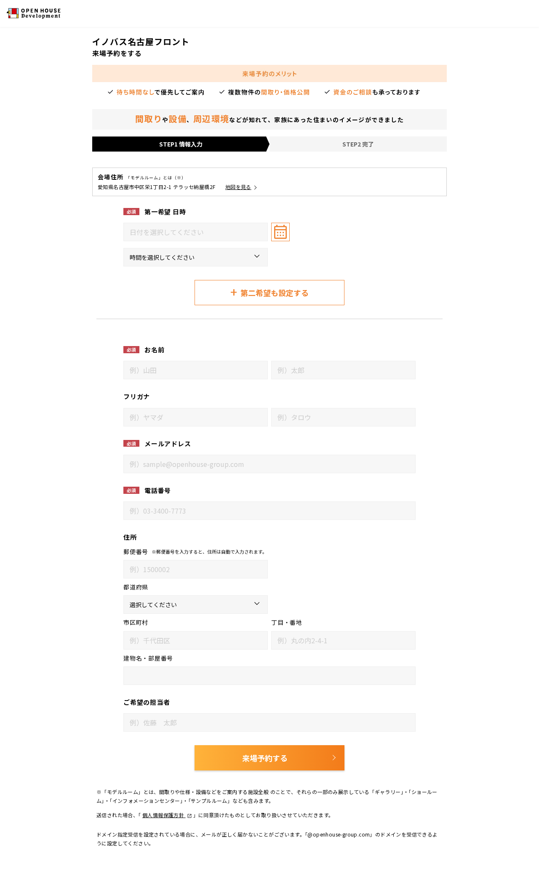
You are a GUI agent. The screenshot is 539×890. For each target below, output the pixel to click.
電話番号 (157, 490)
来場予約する (265, 757)
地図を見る (238, 186)
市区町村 (135, 622)
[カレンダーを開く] (280, 232)
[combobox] (195, 232)
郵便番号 (135, 551)
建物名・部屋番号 (148, 658)
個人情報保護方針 (164, 814)
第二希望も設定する (269, 291)
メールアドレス (167, 443)
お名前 (154, 349)
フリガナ (136, 396)
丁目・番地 (286, 622)
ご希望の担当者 (146, 702)
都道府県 (135, 587)
